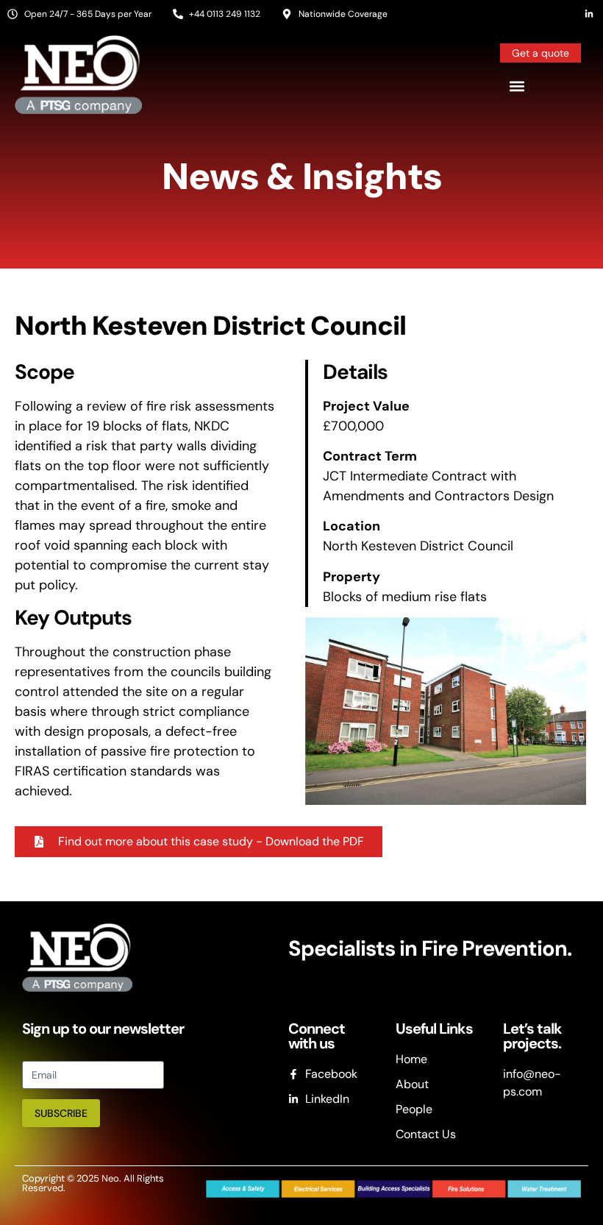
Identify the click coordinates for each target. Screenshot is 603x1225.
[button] (516, 86)
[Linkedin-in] (589, 14)
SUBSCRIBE (61, 1113)
